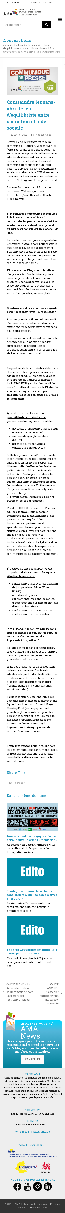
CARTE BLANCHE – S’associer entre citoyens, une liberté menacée (49, 994)
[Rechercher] (46, 24)
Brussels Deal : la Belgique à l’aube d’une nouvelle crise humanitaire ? (32, 838)
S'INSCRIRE (32, 1059)
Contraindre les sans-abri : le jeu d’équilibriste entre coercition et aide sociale (27, 46)
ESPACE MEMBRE (42, 2)
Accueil (7, 45)
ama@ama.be (41, 1131)
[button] (60, 19)
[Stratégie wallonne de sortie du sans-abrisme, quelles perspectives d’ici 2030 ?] (32, 872)
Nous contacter (38, 1207)
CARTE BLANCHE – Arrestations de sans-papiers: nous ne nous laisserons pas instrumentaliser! (18, 992)
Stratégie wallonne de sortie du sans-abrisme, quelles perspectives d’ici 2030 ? (32, 894)
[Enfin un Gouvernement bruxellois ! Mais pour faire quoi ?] (32, 930)
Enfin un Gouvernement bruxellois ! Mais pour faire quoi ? (32, 951)
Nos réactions (43, 134)
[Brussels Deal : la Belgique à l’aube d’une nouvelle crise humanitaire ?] (32, 817)
